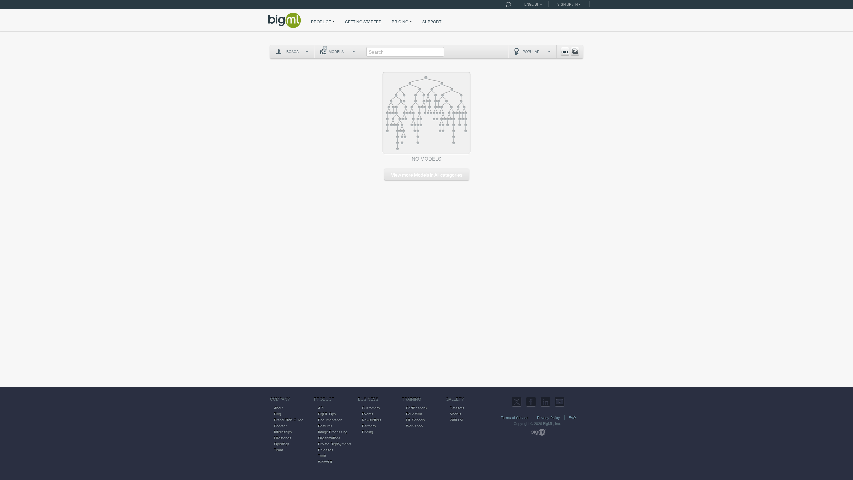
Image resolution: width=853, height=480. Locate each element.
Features (325, 425)
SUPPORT (431, 21)
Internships (283, 431)
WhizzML (325, 461)
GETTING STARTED (363, 21)
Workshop (414, 425)
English (531, 4)
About (278, 407)
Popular (531, 51)
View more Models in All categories (426, 174)
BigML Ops (327, 413)
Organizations (329, 437)
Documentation (330, 419)
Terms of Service (514, 417)
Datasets (457, 407)
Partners (369, 425)
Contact (280, 425)
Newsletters (371, 419)
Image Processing (332, 431)
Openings (282, 443)
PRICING (400, 21)
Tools (322, 455)
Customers (371, 407)
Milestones (282, 437)
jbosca (292, 51)
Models (334, 50)
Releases (325, 449)
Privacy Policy (548, 417)
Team (278, 449)
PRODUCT (321, 21)
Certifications (416, 407)
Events (367, 413)
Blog (277, 413)
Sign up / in (567, 4)
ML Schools (415, 419)
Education (414, 413)
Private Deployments (335, 443)
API (321, 407)
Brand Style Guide (288, 419)
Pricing (367, 431)
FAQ (572, 417)
